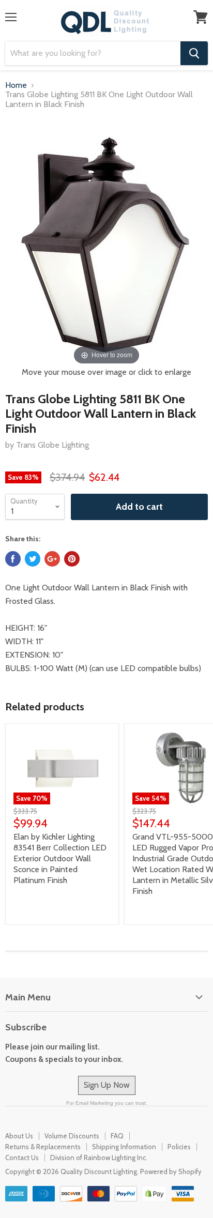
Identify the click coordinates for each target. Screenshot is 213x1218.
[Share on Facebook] (13, 559)
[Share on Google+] (52, 559)
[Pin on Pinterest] (72, 559)
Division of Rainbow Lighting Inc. (98, 1157)
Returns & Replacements (43, 1147)
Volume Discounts (71, 1136)
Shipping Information (124, 1147)
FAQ (117, 1136)
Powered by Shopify (171, 1171)
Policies (179, 1147)
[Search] (194, 53)
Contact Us (22, 1157)
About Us (19, 1136)
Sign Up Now (107, 1085)
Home (16, 85)
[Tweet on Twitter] (32, 559)
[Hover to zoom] (106, 243)
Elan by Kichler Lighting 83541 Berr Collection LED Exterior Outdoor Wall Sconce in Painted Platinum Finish (59, 858)
